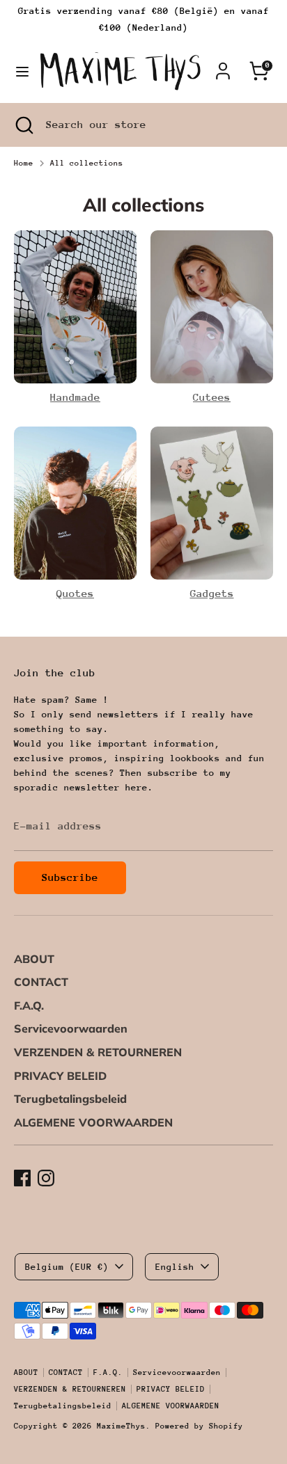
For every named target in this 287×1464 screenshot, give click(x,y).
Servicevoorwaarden (70, 1028)
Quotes (75, 593)
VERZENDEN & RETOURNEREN (98, 1052)
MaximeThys (121, 1426)
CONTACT (41, 982)
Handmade (75, 397)
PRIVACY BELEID (60, 1076)
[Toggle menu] (18, 71)
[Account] (223, 65)
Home (23, 163)
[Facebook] (22, 1178)
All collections (86, 163)
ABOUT (34, 959)
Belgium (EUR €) (67, 1267)
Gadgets (212, 593)
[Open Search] (23, 124)
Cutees (212, 397)
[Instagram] (46, 1178)
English (174, 1267)
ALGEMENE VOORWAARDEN (93, 1122)
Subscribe (70, 877)
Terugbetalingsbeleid (70, 1099)
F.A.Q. (29, 1005)
